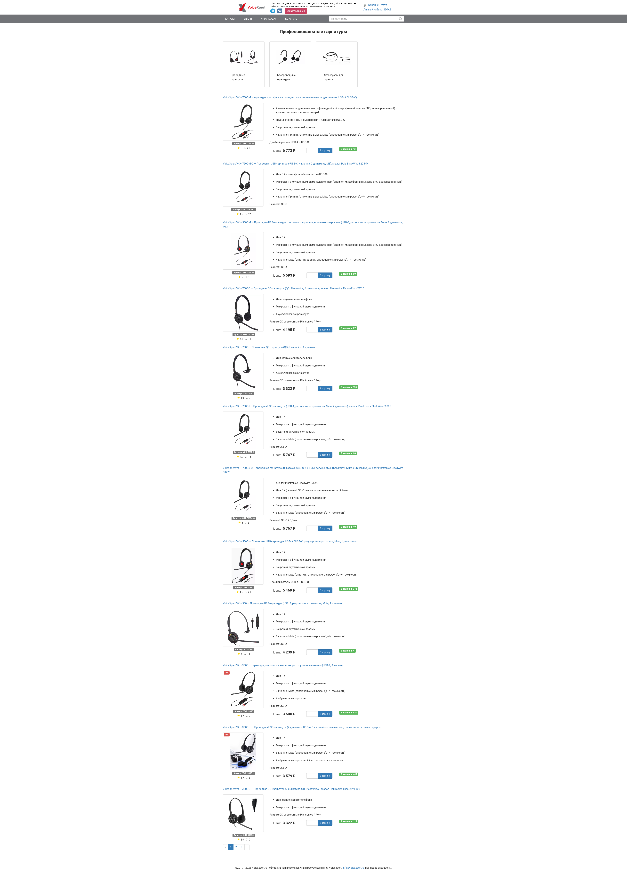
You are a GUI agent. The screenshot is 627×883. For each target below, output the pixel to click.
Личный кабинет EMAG (377, 9)
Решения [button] (248, 18)
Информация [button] (269, 18)
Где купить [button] (291, 18)
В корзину (325, 150)
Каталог (230, 18)
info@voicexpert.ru (353, 867)
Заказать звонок (296, 11)
